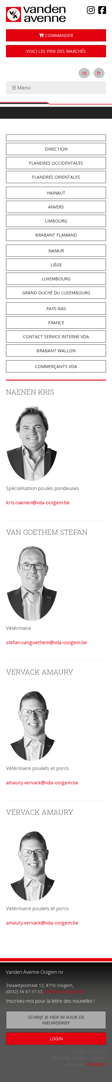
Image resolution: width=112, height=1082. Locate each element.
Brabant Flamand (56, 235)
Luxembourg (56, 279)
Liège (56, 265)
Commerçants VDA (56, 366)
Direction (56, 149)
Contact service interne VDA (56, 336)
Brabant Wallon (56, 350)
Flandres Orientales (56, 177)
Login (56, 1038)
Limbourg (56, 221)
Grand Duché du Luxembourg (56, 293)
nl (84, 73)
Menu (23, 87)
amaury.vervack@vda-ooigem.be (42, 782)
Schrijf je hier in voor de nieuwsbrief (56, 1020)
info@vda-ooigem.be (65, 991)
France (56, 322)
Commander (58, 35)
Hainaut (56, 193)
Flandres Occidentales (56, 163)
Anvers (56, 207)
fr (99, 73)
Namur (56, 251)
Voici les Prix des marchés (56, 51)
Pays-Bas (56, 308)
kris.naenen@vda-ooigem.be (38, 502)
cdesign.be (96, 1064)
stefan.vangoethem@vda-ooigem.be (46, 642)
